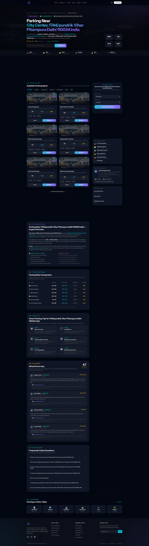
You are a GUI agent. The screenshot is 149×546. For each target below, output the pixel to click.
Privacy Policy (103, 543)
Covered (36, 89)
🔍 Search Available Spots (107, 106)
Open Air (52, 89)
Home (56, 2)
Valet (66, 89)
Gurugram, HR (78, 537)
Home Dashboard (55, 525)
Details (34, 120)
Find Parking (117, 2)
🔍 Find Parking (60, 45)
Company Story (55, 530)
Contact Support (55, 535)
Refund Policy (119, 543)
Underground (44, 89)
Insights (79, 2)
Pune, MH (77, 535)
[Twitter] (28, 537)
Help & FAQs (54, 532)
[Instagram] (31, 537)
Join (120, 531)
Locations (61, 2)
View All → (119, 502)
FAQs (73, 2)
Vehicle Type (97, 93)
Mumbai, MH (78, 525)
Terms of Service (111, 543)
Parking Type (97, 99)
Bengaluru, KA (78, 530)
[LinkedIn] (35, 537)
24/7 (72, 89)
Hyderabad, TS (79, 532)
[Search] (111, 2)
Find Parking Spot (55, 528)
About (69, 2)
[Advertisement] (74, 67)
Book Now (49, 120)
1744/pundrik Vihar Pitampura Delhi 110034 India (53, 13)
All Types (30, 89)
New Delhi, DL (78, 528)
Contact (84, 2)
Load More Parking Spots (57, 191)
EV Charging (59, 89)
